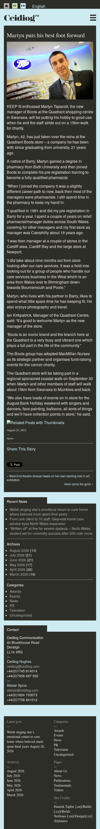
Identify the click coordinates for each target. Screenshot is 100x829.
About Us (60, 771)
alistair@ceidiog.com (23, 690)
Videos (58, 790)
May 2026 (17, 564)
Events (15, 596)
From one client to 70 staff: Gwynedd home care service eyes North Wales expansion (47, 521)
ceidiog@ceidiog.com (23, 666)
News (10, 438)
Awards (15, 591)
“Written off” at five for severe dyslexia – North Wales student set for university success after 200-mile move (51, 531)
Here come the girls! (78, 484)
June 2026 (18, 559)
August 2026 (19, 550)
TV (14, 6)
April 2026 (17, 569)
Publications (62, 780)
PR (23, 6)
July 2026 (17, 555)
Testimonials (62, 785)
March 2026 (19, 574)
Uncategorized (21, 615)
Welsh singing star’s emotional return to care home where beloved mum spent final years (49, 512)
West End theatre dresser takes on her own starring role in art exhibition (48, 478)
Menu (93, 18)
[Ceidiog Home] (6, 6)
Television (17, 610)
